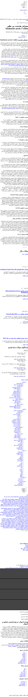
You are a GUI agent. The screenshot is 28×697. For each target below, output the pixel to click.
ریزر (22, 468)
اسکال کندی (20, 459)
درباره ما (21, 478)
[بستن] (27, 494)
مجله (24, 652)
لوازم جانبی (20, 449)
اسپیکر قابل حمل (16, 387)
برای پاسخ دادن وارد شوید (19, 359)
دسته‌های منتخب (19, 398)
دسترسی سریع (22, 481)
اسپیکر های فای (16, 393)
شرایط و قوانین (21, 685)
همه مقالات (20, 483)
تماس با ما (20, 480)
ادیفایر (21, 456)
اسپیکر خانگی (17, 388)
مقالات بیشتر (25, 254)
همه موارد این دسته (18, 384)
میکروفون (20, 443)
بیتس (21, 463)
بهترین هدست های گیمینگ (10, 56)
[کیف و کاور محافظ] (18, 542)
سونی (21, 471)
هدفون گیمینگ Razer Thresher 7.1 (15, 64)
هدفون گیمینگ (16, 419)
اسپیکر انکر (17, 401)
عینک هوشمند (20, 447)
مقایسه (21, 482)
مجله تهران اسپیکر (18, 485)
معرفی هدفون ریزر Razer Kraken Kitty (17, 314)
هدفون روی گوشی (15, 420)
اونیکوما (21, 458)
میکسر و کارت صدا (18, 445)
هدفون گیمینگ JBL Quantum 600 (11, 108)
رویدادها (23, 35)
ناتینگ (21, 474)
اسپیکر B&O (17, 407)
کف (22, 472)
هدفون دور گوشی (16, 422)
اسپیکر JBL (17, 405)
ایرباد (19, 416)
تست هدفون (17, 432)
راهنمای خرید (22, 684)
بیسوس (21, 464)
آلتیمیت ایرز (20, 460)
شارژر (21, 442)
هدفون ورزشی (16, 425)
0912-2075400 (11, 643)
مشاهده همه (22, 497)
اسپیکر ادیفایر (17, 402)
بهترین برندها (20, 404)
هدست (18, 415)
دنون (21, 467)
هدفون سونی (17, 428)
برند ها (23, 450)
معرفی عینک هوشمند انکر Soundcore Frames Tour (14, 269)
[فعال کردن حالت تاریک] (24, 13)
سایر (24, 491)
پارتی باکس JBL (16, 400)
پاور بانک (21, 446)
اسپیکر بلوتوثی (22, 661)
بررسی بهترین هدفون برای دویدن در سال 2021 (15, 338)
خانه (27, 19)
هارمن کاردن (20, 454)
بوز (22, 462)
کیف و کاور (20, 441)
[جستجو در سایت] (27, 10)
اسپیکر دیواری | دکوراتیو (14, 397)
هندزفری (18, 413)
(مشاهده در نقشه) (12, 646)
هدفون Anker (17, 437)
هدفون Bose (17, 436)
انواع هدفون (20, 411)
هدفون (23, 409)
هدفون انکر (17, 429)
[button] (12, 1)
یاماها (21, 476)
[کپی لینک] (23, 247)
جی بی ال (20, 451)
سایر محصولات (21, 438)
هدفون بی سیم (16, 414)
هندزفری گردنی (16, 423)
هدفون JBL (17, 434)
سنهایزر (21, 469)
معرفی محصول (22, 19)
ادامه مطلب (25, 275)
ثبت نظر (25, 350)
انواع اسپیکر (20, 386)
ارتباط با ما (22, 477)
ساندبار (18, 389)
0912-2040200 (18, 643)
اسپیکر (23, 382)
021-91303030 (25, 643)
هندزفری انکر (17, 431)
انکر (22, 455)
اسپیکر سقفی (17, 396)
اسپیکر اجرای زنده (16, 395)
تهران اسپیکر (20, 465)
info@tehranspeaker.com (22, 647)
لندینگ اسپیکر (19, 383)
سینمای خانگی (16, 391)
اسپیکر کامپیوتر (16, 392)
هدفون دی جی (16, 424)
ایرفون (18, 418)
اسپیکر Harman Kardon (15, 406)
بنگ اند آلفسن (19, 453)
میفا (22, 473)
